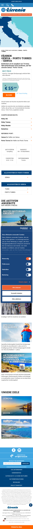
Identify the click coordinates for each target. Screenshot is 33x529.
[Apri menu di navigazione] (3, 10)
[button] (7, 5)
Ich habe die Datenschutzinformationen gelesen (16, 466)
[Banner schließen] (30, 228)
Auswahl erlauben (16, 293)
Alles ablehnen (16, 299)
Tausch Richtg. (23, 93)
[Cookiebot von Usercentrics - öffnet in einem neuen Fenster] (21, 228)
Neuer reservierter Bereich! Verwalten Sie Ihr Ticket (16, 14)
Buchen (9, 95)
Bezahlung (16, 482)
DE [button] (2, 5)
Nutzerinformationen (16, 479)
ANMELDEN (25, 463)
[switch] (28, 264)
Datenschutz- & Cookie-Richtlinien (16, 476)
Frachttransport (16, 485)
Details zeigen (23, 282)
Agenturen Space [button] (16, 1)
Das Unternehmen (16, 469)
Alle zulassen (16, 287)
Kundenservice (16, 472)
